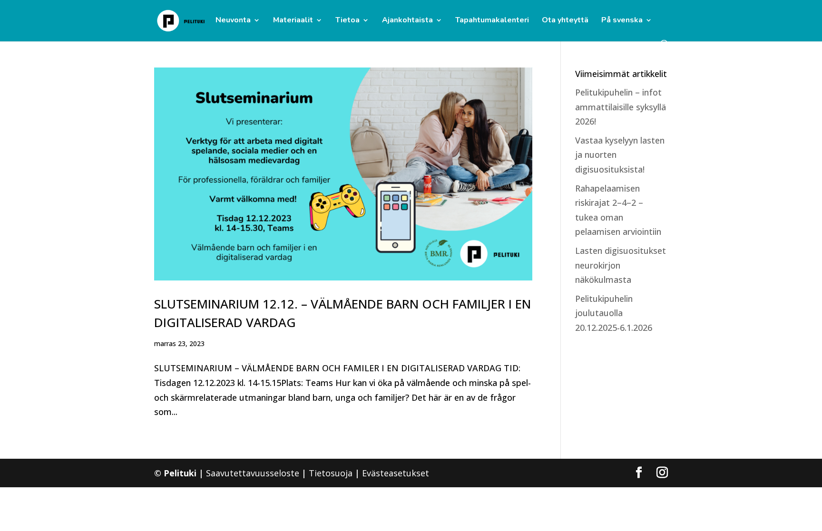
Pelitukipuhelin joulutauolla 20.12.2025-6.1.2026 (613, 313)
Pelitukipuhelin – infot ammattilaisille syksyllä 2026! (620, 107)
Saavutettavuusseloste (252, 473)
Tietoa (347, 21)
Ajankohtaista (407, 21)
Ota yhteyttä (565, 21)
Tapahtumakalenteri (492, 21)
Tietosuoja (330, 473)
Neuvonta (233, 21)
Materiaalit (293, 21)
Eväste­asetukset (395, 473)
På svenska (622, 21)
